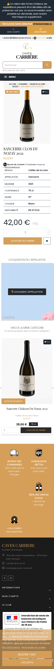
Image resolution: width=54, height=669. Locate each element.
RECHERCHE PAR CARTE (14, 70)
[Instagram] (10, 578)
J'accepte (27, 662)
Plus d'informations (11, 647)
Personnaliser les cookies (33, 647)
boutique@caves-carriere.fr (19, 568)
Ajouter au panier (22, 240)
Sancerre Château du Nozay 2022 (27, 408)
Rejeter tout (27, 654)
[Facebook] (4, 578)
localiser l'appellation (28, 292)
